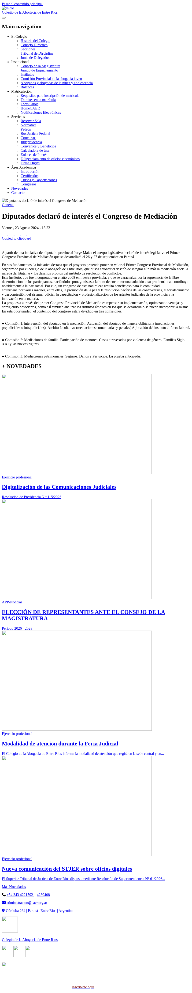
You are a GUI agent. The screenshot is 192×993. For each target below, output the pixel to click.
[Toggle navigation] (4, 18)
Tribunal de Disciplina (37, 53)
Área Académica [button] (23, 167)
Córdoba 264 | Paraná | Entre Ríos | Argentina (39, 911)
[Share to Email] (24, 234)
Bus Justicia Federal (35, 133)
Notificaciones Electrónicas (41, 112)
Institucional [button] (20, 62)
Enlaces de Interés (34, 155)
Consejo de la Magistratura (40, 66)
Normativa (28, 125)
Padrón (26, 129)
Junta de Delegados (35, 58)
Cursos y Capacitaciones (39, 180)
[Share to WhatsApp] (18, 234)
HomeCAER (30, 108)
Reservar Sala (31, 121)
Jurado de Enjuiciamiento (39, 70)
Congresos (28, 184)
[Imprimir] (4, 245)
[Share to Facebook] (5, 234)
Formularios (29, 104)
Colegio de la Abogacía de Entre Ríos (30, 12)
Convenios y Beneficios (38, 146)
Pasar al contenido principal (22, 4)
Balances (27, 87)
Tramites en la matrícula (38, 100)
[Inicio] (8, 8)
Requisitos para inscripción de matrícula (50, 96)
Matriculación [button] (21, 91)
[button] (96, 236)
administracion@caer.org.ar (26, 903)
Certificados (29, 176)
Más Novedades (14, 887)
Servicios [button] (18, 117)
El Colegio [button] (19, 36)
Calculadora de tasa (35, 150)
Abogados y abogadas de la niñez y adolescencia (57, 83)
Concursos (28, 138)
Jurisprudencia (31, 142)
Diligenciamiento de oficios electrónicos (50, 159)
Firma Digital (30, 163)
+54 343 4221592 (20, 895)
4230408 (43, 895)
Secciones (28, 49)
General (8, 205)
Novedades (19, 188)
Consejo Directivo (34, 45)
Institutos (27, 74)
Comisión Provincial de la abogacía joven (51, 79)
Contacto (18, 193)
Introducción (30, 171)
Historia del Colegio (35, 41)
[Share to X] (11, 234)
